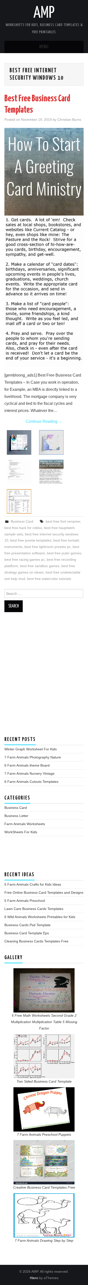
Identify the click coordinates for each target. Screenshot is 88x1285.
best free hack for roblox (23, 528)
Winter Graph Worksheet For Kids (30, 749)
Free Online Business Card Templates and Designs (43, 892)
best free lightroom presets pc (47, 547)
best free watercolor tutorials (49, 579)
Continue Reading (44, 421)
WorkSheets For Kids (20, 832)
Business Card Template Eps (26, 933)
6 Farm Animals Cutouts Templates (31, 782)
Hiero (34, 1278)
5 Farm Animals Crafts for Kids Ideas (32, 884)
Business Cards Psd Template (27, 925)
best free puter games (64, 553)
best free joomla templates (30, 540)
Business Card (22, 521)
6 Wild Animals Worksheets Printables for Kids (39, 917)
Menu (44, 47)
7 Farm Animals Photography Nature (32, 757)
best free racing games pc (24, 559)
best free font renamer (63, 521)
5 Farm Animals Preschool (24, 901)
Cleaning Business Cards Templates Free (36, 941)
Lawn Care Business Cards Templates (33, 909)
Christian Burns (69, 119)
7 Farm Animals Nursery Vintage (29, 773)
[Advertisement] (44, 676)
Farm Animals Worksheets (24, 824)
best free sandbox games (39, 566)
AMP (44, 13)
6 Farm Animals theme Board (27, 765)
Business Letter (16, 816)
